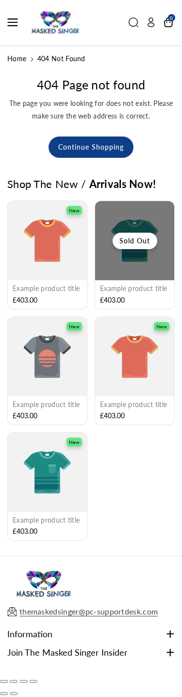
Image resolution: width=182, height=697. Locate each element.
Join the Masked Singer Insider (67, 652)
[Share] (13, 681)
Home (16, 58)
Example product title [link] (46, 288)
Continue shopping (91, 147)
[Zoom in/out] (33, 681)
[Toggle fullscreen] (24, 681)
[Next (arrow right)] (13, 693)
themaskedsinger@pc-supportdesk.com (88, 611)
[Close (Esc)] (4, 681)
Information (29, 634)
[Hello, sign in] (151, 22)
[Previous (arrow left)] (4, 693)
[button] (15, 22)
